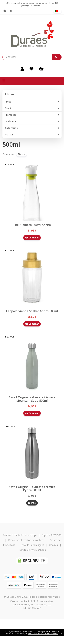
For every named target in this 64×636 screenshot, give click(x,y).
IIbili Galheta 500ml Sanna (32, 225)
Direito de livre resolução (32, 549)
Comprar (33, 237)
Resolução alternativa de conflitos (26, 540)
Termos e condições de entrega (20, 535)
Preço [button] (8, 101)
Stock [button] (8, 108)
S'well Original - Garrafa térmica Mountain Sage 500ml (32, 398)
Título (21, 154)
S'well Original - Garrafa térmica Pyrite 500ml (32, 488)
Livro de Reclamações (32, 544)
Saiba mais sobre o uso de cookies (43, 633)
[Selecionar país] (57, 11)
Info (33, 502)
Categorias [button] (11, 128)
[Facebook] (4, 11)
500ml (11, 144)
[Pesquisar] (57, 57)
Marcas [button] (9, 134)
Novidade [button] (10, 121)
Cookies (53, 544)
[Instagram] (10, 11)
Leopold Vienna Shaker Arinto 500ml (32, 311)
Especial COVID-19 (52, 535)
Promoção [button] (11, 114)
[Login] (22, 68)
